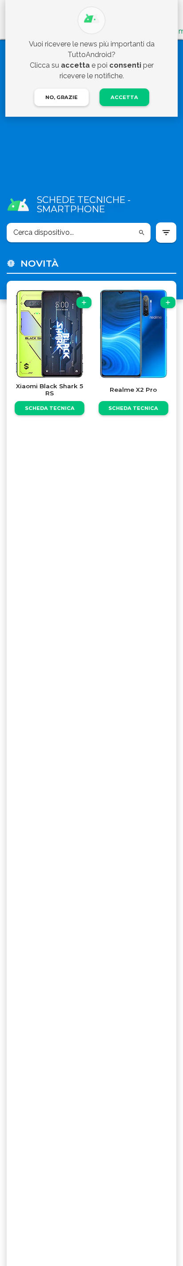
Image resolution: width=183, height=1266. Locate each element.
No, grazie (61, 97)
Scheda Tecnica (50, 408)
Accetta (124, 97)
